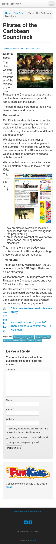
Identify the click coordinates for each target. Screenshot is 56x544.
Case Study (19, 13)
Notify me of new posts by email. (24, 442)
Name (9, 399)
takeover (31, 340)
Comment (11, 369)
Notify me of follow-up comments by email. (29, 437)
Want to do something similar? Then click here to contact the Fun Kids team (31, 325)
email (9, 487)
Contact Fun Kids (20, 511)
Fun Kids (32, 540)
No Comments (32, 48)
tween (39, 340)
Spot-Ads (7, 340)
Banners (17, 337)
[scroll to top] (28, 535)
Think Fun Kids (11, 3)
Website (10, 418)
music (24, 337)
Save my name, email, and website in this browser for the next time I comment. (27, 430)
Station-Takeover (19, 340)
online (31, 337)
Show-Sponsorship (43, 337)
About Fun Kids (35, 511)
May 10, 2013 (11, 48)
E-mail (9, 409)
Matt (21, 48)
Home (8, 13)
